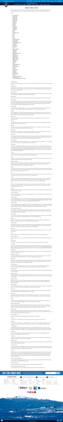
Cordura (14, 30)
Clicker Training (15, 28)
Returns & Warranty (7, 380)
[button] (1, 420)
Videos (36, 1)
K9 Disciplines (29, 4)
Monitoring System (15, 55)
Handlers (24, 4)
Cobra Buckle (15, 29)
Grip (13, 37)
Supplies (41, 4)
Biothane (14, 21)
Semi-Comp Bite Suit (16, 66)
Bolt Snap (14, 25)
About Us (43, 380)
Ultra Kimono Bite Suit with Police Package (19, 78)
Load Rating (14, 51)
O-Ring (14, 63)
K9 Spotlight (48, 1)
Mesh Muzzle (15, 52)
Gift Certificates (38, 380)
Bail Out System (15, 19)
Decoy (14, 31)
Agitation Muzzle (15, 17)
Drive (13, 34)
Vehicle (34, 4)
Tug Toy (14, 75)
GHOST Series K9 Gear (16, 39)
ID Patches (14, 44)
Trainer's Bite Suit (15, 72)
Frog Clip (14, 38)
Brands (48, 4)
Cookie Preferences (56, 384)
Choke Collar (14, 27)
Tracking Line (15, 70)
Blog (34, 1)
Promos (45, 4)
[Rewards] (59, 420)
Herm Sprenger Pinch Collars (17, 42)
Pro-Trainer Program (32, 381)
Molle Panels (14, 54)
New (14, 4)
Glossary (43, 384)
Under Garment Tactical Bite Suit (17, 76)
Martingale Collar (15, 56)
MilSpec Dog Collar (15, 57)
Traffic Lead (14, 71)
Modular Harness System (16, 53)
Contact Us (56, 1)
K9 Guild (52, 1)
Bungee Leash (15, 26)
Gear (21, 4)
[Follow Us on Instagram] (28, 392)
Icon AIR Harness (15, 45)
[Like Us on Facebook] (30, 392)
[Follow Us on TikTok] (35, 392)
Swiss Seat (14, 67)
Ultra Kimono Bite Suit (16, 77)
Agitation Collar (15, 16)
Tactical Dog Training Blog (24, 380)
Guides (39, 1)
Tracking (14, 68)
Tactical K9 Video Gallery (23, 381)
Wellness (37, 4)
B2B (29, 380)
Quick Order (30, 1)
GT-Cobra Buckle (15, 40)
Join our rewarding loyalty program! (8, 1)
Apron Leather (15, 18)
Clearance (13, 380)
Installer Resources (49, 384)
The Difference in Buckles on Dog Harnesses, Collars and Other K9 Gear (23, 149)
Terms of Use (55, 380)
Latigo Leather (15, 50)
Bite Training (17, 4)
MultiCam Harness (15, 58)
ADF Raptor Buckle (15, 15)
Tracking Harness (15, 69)
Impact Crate (15, 46)
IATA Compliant (15, 43)
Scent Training (15, 65)
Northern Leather (15, 59)
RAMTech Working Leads (16, 64)
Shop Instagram (43, 1)
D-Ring (14, 33)
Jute (13, 47)
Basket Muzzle (15, 20)
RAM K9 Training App (49, 380)
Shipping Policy (6, 381)
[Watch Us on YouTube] (33, 392)
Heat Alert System (15, 41)
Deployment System (16, 32)
